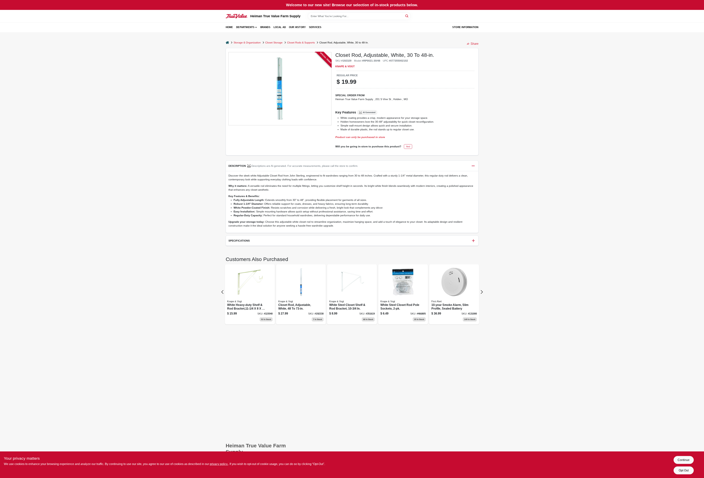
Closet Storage (274, 42)
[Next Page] (482, 292)
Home (229, 27)
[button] (352, 166)
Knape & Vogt (345, 66)
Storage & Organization (247, 42)
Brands (265, 27)
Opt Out (684, 470)
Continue (684, 460)
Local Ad (280, 27)
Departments (245, 27)
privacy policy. (219, 464)
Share (474, 43)
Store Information (465, 27)
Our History (297, 27)
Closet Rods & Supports (301, 42)
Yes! (408, 146)
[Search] (407, 16)
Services (315, 27)
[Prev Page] (222, 292)
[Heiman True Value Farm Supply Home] (237, 16)
